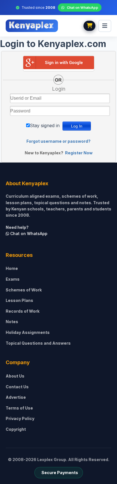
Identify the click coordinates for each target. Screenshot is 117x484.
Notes (12, 321)
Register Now (79, 152)
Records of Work (22, 311)
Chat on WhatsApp (82, 7)
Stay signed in (45, 125)
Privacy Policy (20, 418)
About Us (15, 376)
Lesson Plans (19, 300)
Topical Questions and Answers (38, 343)
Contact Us (17, 386)
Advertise (16, 397)
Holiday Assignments (28, 332)
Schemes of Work (24, 289)
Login (58, 89)
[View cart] (89, 26)
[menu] (104, 26)
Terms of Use (19, 408)
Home (12, 268)
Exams (13, 279)
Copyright (16, 429)
